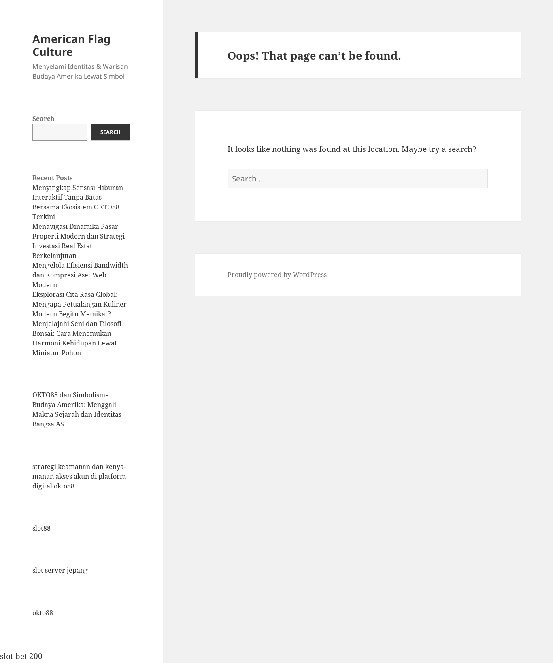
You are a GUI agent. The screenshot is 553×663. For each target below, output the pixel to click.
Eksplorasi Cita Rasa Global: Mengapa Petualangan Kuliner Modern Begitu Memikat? (79, 304)
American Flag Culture (71, 45)
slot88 (41, 528)
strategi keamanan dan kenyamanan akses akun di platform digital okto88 (79, 476)
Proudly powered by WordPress (277, 274)
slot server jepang (60, 570)
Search (43, 118)
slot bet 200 (21, 656)
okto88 (42, 612)
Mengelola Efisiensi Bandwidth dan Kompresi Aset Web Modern (80, 275)
